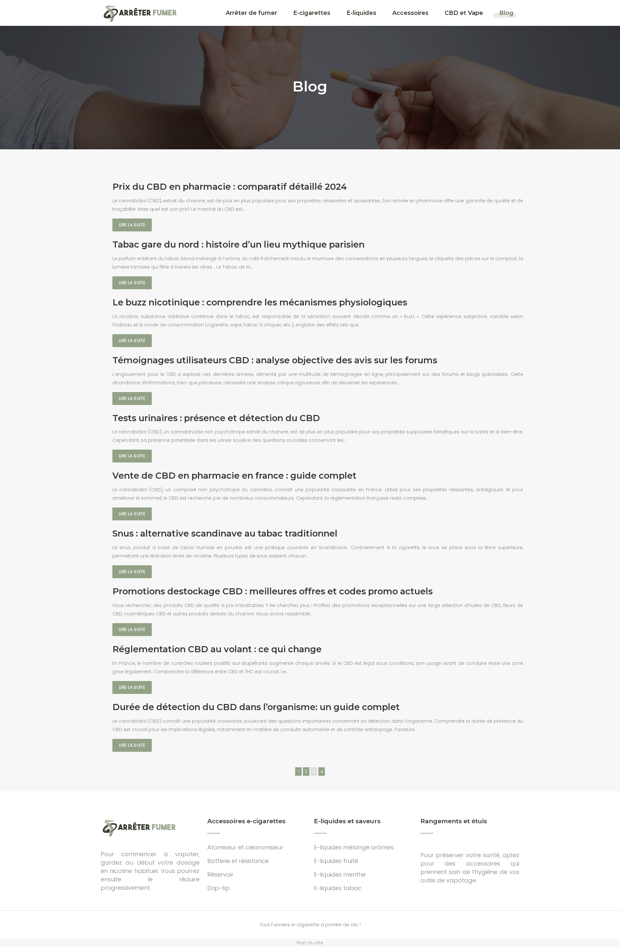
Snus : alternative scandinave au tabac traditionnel (224, 533)
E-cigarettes (311, 12)
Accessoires (410, 12)
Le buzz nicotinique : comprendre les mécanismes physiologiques (259, 302)
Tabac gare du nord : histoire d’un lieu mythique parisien (238, 244)
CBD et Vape (464, 12)
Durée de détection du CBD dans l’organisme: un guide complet (256, 707)
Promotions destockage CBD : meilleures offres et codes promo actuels (272, 591)
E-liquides (361, 12)
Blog (506, 12)
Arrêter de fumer (251, 12)
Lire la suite (132, 225)
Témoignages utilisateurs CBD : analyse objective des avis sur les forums (274, 360)
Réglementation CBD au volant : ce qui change (217, 649)
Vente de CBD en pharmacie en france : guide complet (234, 475)
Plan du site (310, 943)
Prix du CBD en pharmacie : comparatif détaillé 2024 (229, 186)
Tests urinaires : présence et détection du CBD (216, 418)
